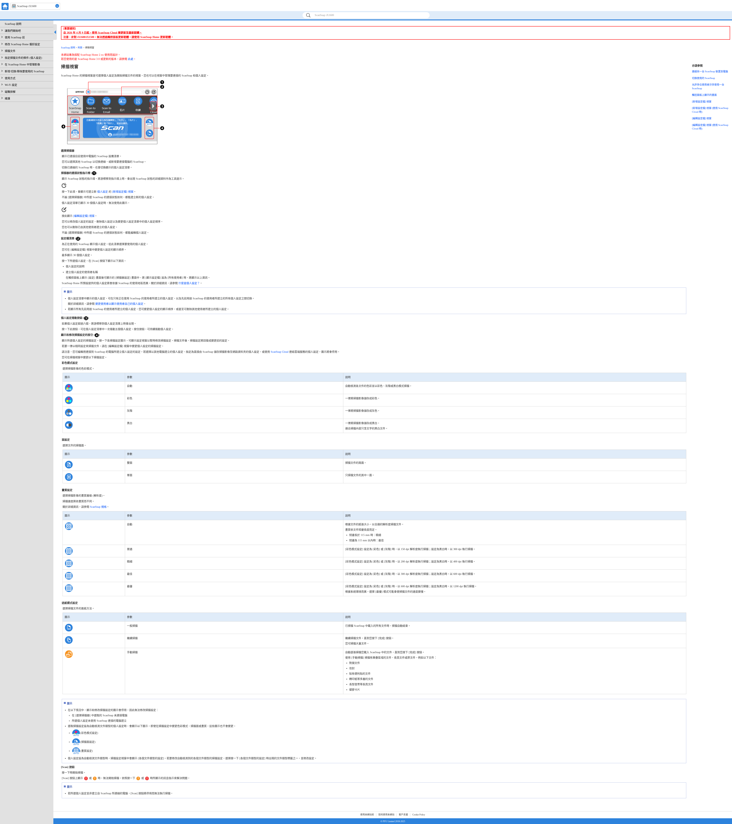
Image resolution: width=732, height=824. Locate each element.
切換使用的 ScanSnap (703, 78)
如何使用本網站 (386, 814)
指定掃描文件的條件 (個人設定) (23, 57)
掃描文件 (10, 51)
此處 (130, 59)
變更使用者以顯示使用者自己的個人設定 (119, 303)
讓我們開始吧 (13, 30)
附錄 (80, 47)
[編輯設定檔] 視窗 (84, 215)
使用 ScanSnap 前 (15, 37)
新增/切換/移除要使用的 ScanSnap (24, 71)
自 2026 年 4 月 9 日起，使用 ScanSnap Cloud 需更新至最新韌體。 (102, 32)
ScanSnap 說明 (13, 23)
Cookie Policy (418, 814)
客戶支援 (403, 814)
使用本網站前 (367, 814)
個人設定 (102, 191)
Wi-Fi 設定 (11, 85)
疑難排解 (10, 91)
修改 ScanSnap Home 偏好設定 (22, 44)
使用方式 (10, 78)
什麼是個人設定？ (189, 283)
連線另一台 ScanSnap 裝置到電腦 (710, 71)
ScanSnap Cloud (279, 351)
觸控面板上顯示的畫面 (704, 94)
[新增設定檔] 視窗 (122, 191)
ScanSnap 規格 (98, 506)
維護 (7, 98)
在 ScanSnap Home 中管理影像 (22, 64)
